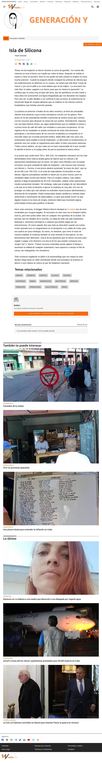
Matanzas (76, 1)
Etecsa (26, 1)
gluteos (55, 275)
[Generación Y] (51, 22)
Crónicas (31, 275)
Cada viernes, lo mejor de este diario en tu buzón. (51, 313)
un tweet (71, 209)
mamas (32, 281)
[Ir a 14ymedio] (17, 6)
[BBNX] (9, 756)
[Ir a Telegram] (16, 740)
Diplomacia (58, 1)
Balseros (42, 1)
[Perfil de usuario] (98, 7)
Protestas (50, 1)
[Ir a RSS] (38, 740)
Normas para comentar (43, 746)
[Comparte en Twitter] (28, 64)
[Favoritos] (16, 64)
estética (43, 275)
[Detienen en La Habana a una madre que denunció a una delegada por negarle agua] (51, 568)
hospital (67, 275)
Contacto (71, 749)
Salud (20, 1)
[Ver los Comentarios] (20, 64)
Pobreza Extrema (86, 1)
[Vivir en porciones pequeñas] (51, 436)
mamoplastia (45, 281)
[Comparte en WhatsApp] (31, 64)
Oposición (97, 1)
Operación (20, 287)
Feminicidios (34, 1)
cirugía (19, 275)
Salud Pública (51, 287)
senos (64, 287)
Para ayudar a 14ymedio (17, 38)
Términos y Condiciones (43, 749)
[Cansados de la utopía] (51, 375)
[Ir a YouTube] (29, 740)
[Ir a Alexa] (33, 740)
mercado (74, 281)
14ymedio (4, 746)
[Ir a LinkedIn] (24, 740)
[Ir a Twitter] (7, 740)
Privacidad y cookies (75, 746)
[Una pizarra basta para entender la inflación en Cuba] (51, 498)
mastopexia (60, 281)
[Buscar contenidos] (92, 7)
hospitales (20, 281)
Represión (67, 1)
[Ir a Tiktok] (20, 740)
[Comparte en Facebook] (24, 64)
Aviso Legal (5, 749)
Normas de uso (82, 324)
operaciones (35, 287)
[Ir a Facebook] (2, 740)
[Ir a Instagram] (11, 740)
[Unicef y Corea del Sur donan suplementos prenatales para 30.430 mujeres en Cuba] (51, 630)
